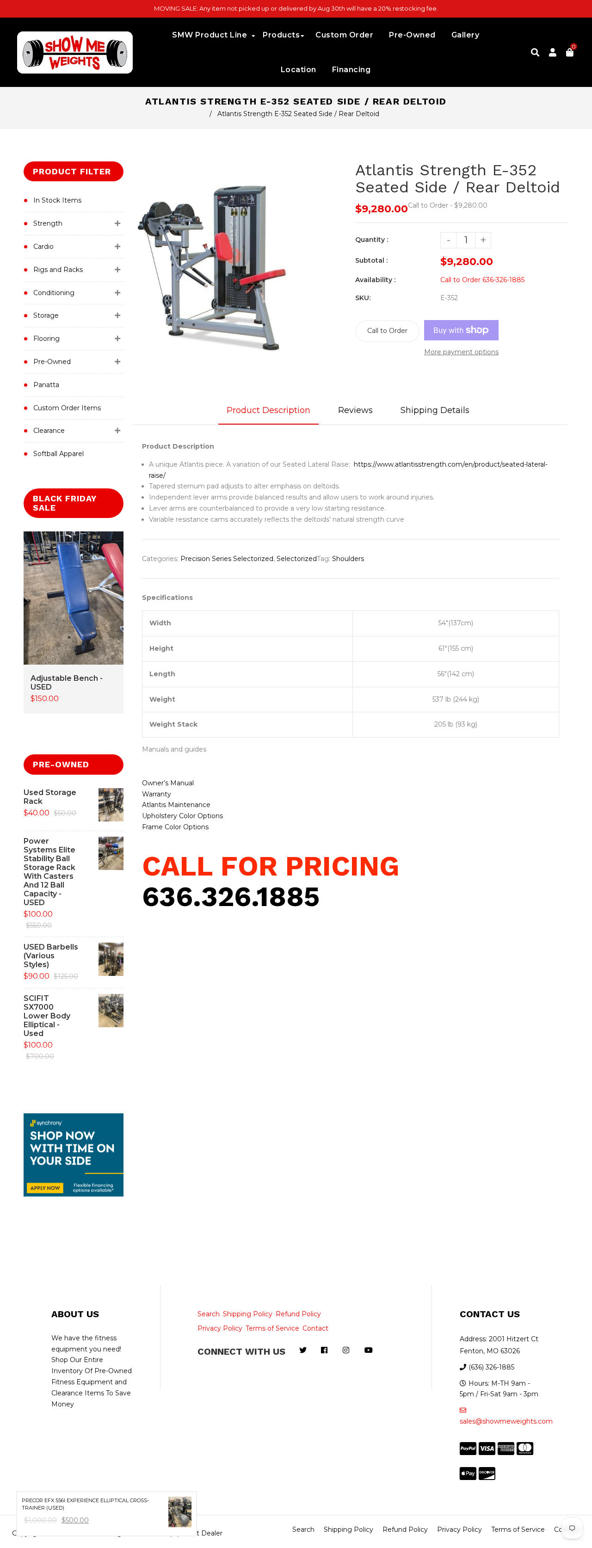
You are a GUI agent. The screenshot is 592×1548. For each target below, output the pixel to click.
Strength (47, 223)
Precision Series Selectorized (226, 559)
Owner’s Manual (168, 783)
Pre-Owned (52, 362)
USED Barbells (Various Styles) (51, 956)
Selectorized (297, 559)
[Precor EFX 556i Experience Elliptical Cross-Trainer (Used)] (179, 1514)
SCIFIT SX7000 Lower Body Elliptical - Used (47, 1016)
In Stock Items (57, 200)
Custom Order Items (67, 408)
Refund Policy (298, 1314)
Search (208, 1314)
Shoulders (348, 559)
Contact (315, 1328)
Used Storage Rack (50, 797)
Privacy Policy (219, 1328)
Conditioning (53, 293)
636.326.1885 (231, 896)
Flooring (46, 338)
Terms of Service (272, 1328)
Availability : (375, 280)
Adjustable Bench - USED (67, 682)
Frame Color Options (175, 827)
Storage (46, 315)
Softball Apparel (58, 454)
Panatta (46, 385)
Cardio (43, 246)
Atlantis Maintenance (176, 805)
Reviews (355, 410)
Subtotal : (371, 260)
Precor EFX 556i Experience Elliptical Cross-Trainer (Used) (85, 1504)
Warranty (156, 794)
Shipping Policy (247, 1314)
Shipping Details (435, 410)
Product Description (268, 410)
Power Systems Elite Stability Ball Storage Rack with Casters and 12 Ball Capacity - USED (49, 872)
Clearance (49, 430)
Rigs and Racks (58, 269)
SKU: (362, 298)
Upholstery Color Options (182, 816)
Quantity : (371, 239)
